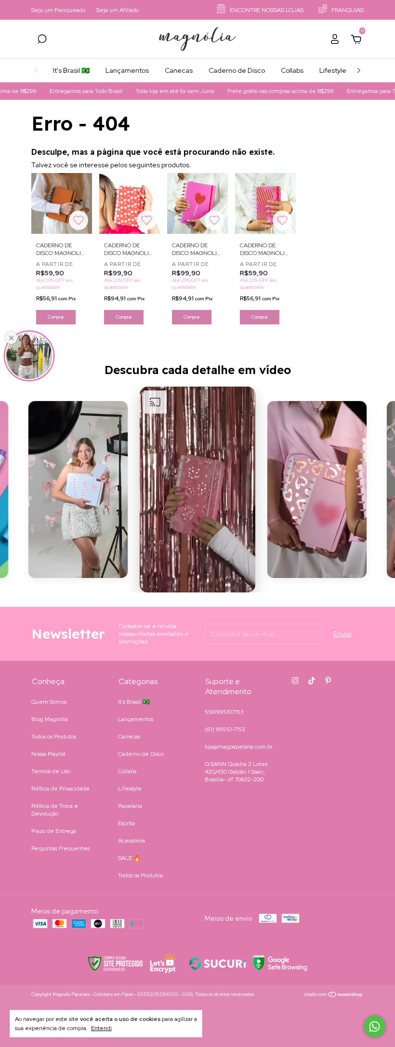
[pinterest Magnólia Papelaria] (328, 681)
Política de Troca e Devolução (54, 810)
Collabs (292, 70)
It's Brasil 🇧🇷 (71, 70)
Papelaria (130, 806)
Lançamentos (127, 70)
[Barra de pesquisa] (42, 40)
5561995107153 (224, 712)
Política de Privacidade (60, 788)
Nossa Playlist (48, 754)
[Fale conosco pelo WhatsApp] (374, 1026)
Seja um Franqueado (58, 10)
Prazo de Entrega (53, 831)
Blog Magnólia (49, 719)
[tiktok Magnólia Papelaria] (312, 681)
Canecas (179, 70)
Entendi (101, 1028)
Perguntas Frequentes (60, 848)
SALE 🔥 (129, 858)
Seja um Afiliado (117, 10)
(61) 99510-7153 (225, 729)
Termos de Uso (50, 771)
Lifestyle (332, 70)
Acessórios (131, 841)
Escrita (126, 823)
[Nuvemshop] (333, 995)
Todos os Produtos (53, 736)
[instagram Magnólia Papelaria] (295, 681)
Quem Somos (48, 702)
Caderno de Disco (237, 70)
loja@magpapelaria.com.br (239, 747)
